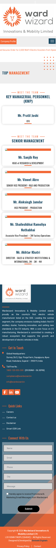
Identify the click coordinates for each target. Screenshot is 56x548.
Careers (10, 412)
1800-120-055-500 (15, 370)
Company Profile (8, 41)
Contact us (11, 417)
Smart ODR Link (13, 429)
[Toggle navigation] (52, 41)
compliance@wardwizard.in (19, 376)
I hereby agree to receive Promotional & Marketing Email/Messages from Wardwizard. (27, 496)
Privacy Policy (23, 546)
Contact (37, 546)
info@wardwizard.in (15, 382)
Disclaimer (11, 423)
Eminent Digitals (40, 540)
